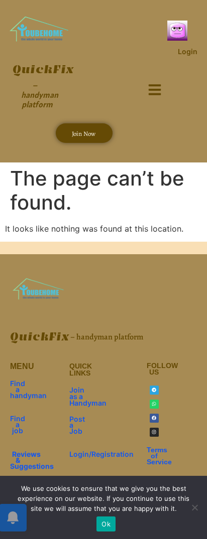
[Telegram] (154, 390)
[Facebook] (154, 418)
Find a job (17, 424)
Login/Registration (101, 454)
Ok (106, 524)
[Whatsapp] (154, 404)
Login (187, 51)
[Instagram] (154, 432)
